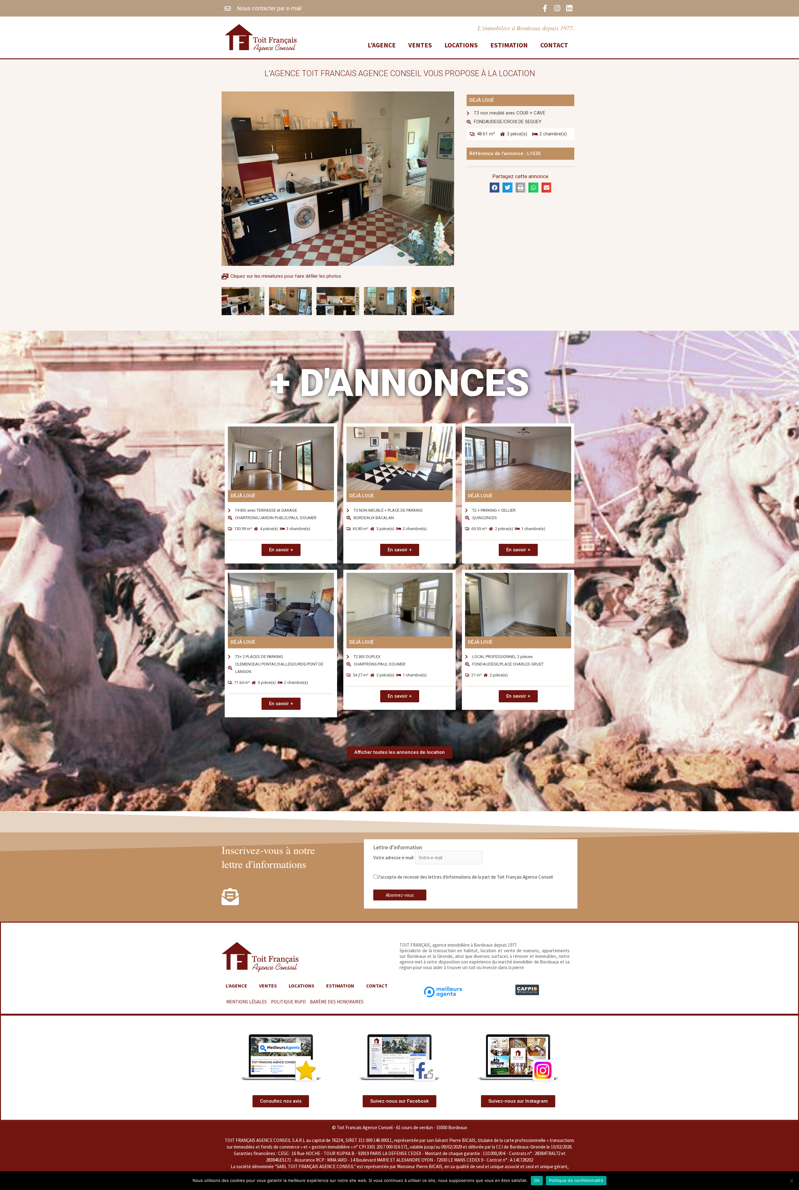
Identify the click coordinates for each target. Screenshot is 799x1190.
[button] (316, 308)
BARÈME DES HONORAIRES (337, 1002)
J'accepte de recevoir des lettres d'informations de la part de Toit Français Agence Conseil (465, 877)
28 (260, 729)
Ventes (420, 45)
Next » (276, 729)
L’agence (382, 45)
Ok (537, 1180)
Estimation (509, 45)
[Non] (791, 1181)
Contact (554, 45)
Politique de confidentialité (576, 1180)
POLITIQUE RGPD (288, 1002)
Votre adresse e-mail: (394, 858)
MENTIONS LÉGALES (246, 1002)
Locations (461, 45)
